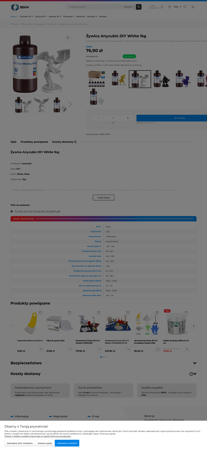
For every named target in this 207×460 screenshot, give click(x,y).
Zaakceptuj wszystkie (67, 443)
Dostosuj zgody (45, 443)
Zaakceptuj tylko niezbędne (20, 443)
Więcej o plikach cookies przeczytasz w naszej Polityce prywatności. (38, 436)
